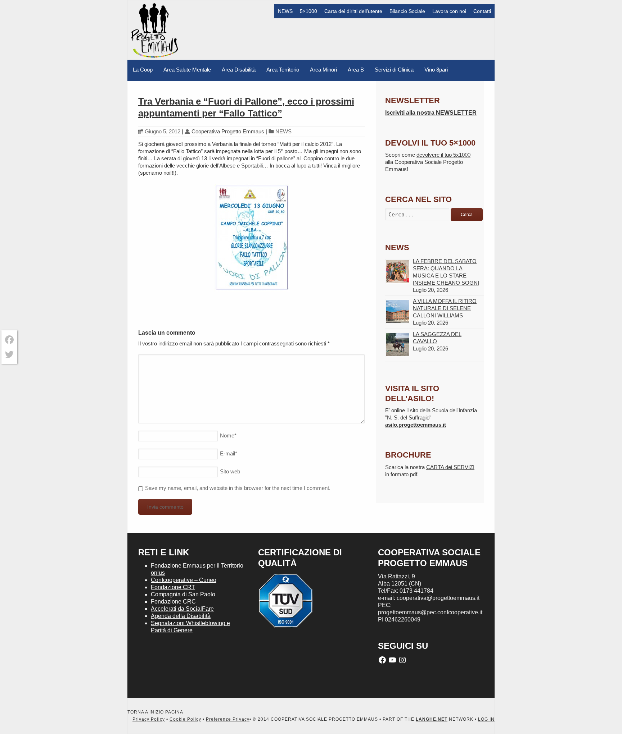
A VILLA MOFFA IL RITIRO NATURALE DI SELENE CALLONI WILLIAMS (445, 308)
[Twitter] (9, 354)
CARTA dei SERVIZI (450, 467)
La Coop (143, 69)
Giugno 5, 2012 (162, 131)
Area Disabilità (239, 69)
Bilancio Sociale (407, 11)
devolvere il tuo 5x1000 (443, 155)
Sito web (230, 471)
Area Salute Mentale (187, 69)
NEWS (285, 11)
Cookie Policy (185, 719)
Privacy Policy (148, 719)
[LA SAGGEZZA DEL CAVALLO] (397, 344)
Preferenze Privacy (227, 719)
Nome (228, 435)
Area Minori (323, 69)
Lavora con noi (449, 11)
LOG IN (486, 719)
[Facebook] (9, 339)
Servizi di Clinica (394, 69)
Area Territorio (282, 69)
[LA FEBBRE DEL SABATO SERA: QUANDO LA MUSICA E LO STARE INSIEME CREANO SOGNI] (397, 271)
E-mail (228, 453)
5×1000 (308, 11)
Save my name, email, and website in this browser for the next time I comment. (237, 488)
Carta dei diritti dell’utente (353, 11)
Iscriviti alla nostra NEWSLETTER (431, 113)
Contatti (482, 11)
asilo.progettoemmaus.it (415, 425)
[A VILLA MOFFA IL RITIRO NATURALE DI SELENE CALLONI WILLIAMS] (397, 311)
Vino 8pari (436, 69)
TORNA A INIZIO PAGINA (155, 712)
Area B (356, 69)
